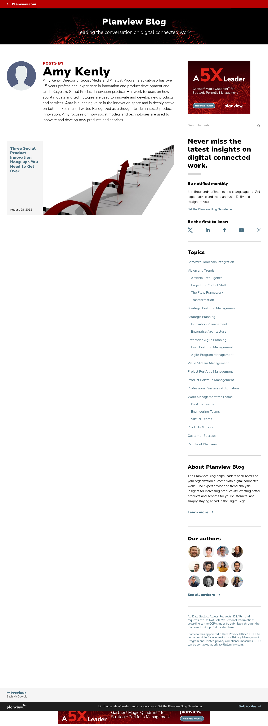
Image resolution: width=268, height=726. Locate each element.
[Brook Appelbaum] (209, 557)
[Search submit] (258, 126)
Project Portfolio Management (210, 372)
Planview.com (24, 4)
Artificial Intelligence (206, 278)
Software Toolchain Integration (211, 262)
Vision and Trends (201, 271)
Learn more (200, 512)
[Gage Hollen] (195, 587)
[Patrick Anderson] (195, 572)
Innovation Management (209, 324)
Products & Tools (200, 427)
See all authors (201, 595)
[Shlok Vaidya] (237, 572)
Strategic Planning (201, 317)
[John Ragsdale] (209, 587)
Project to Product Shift (208, 285)
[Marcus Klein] (223, 557)
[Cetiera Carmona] (237, 587)
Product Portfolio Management (211, 380)
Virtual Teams (201, 419)
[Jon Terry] (195, 557)
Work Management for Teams (210, 397)
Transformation (202, 300)
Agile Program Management (212, 355)
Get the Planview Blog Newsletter (210, 209)
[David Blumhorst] (237, 557)
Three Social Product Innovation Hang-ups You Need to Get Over (24, 160)
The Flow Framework (207, 293)
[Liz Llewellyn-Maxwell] (223, 572)
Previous (17, 695)
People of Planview (202, 444)
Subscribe (249, 706)
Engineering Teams (205, 412)
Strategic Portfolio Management (212, 308)
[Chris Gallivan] (223, 587)
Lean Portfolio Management (212, 347)
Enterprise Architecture (208, 332)
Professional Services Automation (213, 388)
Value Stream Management (208, 363)
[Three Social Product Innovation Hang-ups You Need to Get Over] (108, 178)
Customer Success (202, 436)
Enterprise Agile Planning (207, 340)
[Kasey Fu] (209, 572)
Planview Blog (134, 21)
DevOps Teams (202, 404)
